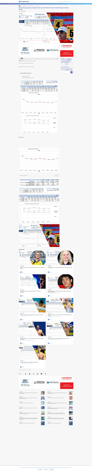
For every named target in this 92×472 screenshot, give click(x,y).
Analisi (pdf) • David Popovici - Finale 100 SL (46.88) (26, 66)
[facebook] (25, 373)
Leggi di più (52, 469)
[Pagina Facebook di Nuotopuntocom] (30, 1)
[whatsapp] (45, 373)
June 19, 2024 (32, 77)
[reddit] (29, 373)
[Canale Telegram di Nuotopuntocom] (35, 1)
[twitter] (33, 373)
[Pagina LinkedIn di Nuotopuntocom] (33, 1)
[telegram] (41, 373)
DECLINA (46, 469)
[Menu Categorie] (72, 1)
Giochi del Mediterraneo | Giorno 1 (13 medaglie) (84, 3)
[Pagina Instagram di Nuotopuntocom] (32, 1)
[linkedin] (37, 373)
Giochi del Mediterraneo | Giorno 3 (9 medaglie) (52, 3)
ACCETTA (40, 469)
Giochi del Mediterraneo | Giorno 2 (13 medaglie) (68, 3)
